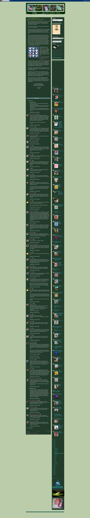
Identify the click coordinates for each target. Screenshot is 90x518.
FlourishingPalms (33, 210)
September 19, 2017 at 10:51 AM (35, 333)
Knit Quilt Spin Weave (57, 241)
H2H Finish (60, 252)
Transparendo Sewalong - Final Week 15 (60, 165)
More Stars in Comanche (58, 292)
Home (27, 15)
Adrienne (31, 239)
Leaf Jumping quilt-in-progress (60, 144)
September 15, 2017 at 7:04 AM (34, 270)
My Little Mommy (60, 109)
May (55, 459)
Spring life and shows (57, 212)
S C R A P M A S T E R (58, 339)
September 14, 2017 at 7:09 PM (34, 264)
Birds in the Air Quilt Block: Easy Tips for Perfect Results (58, 415)
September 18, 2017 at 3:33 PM (34, 326)
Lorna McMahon (32, 407)
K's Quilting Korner (57, 251)
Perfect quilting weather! (60, 372)
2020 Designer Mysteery (60, 131)
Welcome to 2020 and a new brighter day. (60, 365)
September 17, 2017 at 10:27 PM (35, 319)
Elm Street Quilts (57, 170)
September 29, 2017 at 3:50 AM (34, 419)
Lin (30, 168)
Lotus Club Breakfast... (60, 158)
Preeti (31, 328)
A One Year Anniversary (60, 280)
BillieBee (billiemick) (33, 140)
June (55, 458)
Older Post (48, 431)
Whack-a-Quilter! (60, 102)
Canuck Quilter (56, 143)
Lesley (31, 160)
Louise (31, 181)
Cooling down (60, 378)
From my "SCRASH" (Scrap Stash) (60, 341)
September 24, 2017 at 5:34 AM (34, 386)
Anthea (31, 174)
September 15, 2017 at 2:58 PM (34, 301)
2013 (54, 469)
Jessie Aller (56, 211)
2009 (54, 474)
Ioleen (31, 252)
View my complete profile (57, 57)
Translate (59, 21)
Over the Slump (60, 320)
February (55, 463)
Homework (59, 215)
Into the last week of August (60, 138)
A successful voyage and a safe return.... (60, 315)
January (55, 464)
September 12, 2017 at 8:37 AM (34, 172)
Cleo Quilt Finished (57, 327)
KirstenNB (31, 303)
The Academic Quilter (57, 407)
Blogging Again (56, 242)
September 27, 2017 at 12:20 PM (35, 405)
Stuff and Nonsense (59, 385)
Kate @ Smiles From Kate (34, 400)
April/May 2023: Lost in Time (60, 89)
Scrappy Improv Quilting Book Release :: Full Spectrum (60, 427)
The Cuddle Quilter (57, 418)
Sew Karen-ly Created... (58, 350)
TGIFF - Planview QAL (60, 116)
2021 (54, 442)
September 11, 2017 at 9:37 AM (34, 112)
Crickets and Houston (60, 246)
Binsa (31, 154)
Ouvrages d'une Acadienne (58, 313)
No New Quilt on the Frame (58, 330)
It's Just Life (60, 293)
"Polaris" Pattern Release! (60, 352)
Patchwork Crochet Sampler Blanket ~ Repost (60, 264)
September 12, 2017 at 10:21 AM (35, 191)
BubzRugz (56, 136)
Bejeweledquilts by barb (58, 121)
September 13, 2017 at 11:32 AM (35, 230)
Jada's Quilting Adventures (58, 204)
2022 (54, 441)
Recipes (31, 15)
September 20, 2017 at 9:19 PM (34, 340)
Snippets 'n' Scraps (57, 370)
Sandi (31, 288)
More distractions (60, 358)
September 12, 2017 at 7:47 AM (34, 166)
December (56, 448)
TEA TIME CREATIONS (58, 394)
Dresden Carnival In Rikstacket (59, 223)
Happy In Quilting (57, 191)
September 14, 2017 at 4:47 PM (34, 256)
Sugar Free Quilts (33, 244)
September (56, 452)
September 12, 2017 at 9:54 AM (34, 179)
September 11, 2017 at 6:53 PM (34, 152)
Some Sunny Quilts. (57, 391)
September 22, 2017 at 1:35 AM (34, 376)
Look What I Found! (60, 229)
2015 (54, 467)
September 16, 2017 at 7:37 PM (34, 312)
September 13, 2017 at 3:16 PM (34, 237)
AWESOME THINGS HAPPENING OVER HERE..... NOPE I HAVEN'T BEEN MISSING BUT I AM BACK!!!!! (58, 125)
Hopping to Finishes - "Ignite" (60, 186)
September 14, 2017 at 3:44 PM (34, 250)
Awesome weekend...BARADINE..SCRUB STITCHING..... (60, 193)
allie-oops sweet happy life (58, 108)
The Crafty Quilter (57, 414)
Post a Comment (30, 427)
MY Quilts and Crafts (57, 299)
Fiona (31, 145)
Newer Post (28, 431)
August (55, 455)
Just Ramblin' (56, 228)
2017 (54, 447)
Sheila (31, 258)
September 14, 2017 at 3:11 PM (34, 242)
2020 (54, 443)
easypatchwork (56, 163)
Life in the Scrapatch (57, 262)
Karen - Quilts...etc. (33, 134)
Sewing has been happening (60, 236)
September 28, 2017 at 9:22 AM (34, 412)
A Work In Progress (59, 300)
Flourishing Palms (57, 184)
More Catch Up (60, 286)
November (56, 449)
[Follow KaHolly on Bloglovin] (56, 42)
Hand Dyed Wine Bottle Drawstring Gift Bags (60, 402)
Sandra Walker (32, 359)
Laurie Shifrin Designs (58, 258)
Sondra (31, 368)
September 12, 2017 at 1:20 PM (34, 221)
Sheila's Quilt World (57, 357)
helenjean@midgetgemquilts (34, 378)
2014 (54, 468)
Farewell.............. (56, 310)
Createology (32, 223)
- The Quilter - (56, 88)
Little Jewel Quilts (57, 272)
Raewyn (31, 321)
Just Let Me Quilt (57, 221)
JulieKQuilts (56, 214)
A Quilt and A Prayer (57, 101)
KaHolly (59, 45)
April (55, 460)
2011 (54, 472)
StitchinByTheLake (57, 384)
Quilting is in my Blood (58, 326)
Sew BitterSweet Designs (58, 346)
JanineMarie (32, 232)
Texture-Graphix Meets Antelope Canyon (57, 259)
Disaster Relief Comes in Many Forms (36, 19)
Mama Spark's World (57, 285)
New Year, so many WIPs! (60, 206)
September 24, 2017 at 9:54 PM (34, 398)
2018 (54, 446)
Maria (31, 314)
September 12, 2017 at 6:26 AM (34, 158)
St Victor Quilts (56, 377)
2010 (54, 473)
